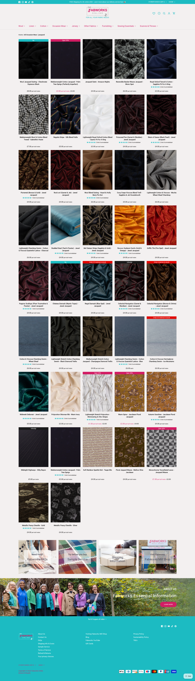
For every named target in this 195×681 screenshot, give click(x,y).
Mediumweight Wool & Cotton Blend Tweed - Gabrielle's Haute (33, 138)
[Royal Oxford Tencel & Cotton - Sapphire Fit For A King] (161, 59)
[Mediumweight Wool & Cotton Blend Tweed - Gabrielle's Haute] (33, 114)
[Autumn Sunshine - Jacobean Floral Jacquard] (161, 392)
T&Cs (135, 640)
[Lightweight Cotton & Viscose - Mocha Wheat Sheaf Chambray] (161, 170)
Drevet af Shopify (24, 673)
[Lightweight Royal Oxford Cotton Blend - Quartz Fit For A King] (98, 114)
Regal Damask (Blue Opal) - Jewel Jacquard (97, 305)
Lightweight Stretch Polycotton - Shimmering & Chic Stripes (97, 415)
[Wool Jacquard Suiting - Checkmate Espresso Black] (33, 59)
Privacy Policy (138, 634)
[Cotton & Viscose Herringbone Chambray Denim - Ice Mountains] (161, 336)
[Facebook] (19, 2)
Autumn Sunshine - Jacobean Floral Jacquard (161, 415)
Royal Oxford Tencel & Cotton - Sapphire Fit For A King (161, 83)
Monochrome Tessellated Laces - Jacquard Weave (161, 471)
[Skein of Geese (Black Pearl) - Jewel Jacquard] (161, 114)
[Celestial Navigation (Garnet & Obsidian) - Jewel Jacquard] (129, 281)
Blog (87, 637)
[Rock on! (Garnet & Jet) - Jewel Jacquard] (65, 170)
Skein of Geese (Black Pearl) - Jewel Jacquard (161, 138)
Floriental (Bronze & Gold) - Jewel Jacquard (33, 194)
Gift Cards (89, 644)
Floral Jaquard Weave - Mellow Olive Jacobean (129, 471)
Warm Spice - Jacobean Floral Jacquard (129, 415)
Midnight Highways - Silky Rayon (33, 470)
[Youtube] (26, 2)
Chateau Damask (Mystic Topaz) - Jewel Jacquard (65, 305)
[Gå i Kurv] (174, 13)
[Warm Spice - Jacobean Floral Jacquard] (129, 392)
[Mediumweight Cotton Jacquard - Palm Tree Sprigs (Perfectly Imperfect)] (65, 59)
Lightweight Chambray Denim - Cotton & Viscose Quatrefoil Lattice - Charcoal (33, 249)
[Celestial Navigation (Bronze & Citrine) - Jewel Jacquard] (161, 281)
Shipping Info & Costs (46, 644)
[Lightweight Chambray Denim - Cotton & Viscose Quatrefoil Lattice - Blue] (129, 336)
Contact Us (42, 637)
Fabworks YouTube (93, 640)
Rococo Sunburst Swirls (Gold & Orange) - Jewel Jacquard (129, 249)
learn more (168, 604)
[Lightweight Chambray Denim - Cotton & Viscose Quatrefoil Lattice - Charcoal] (33, 225)
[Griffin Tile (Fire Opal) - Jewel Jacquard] (161, 225)
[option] (97, 597)
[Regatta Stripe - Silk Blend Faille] (65, 114)
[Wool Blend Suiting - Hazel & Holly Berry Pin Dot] (98, 170)
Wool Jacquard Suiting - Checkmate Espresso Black (33, 83)
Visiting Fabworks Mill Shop (96, 634)
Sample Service (44, 647)
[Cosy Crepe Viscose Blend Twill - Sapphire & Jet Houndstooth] (129, 170)
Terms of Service (44, 650)
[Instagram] (23, 2)
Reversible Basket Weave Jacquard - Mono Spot (129, 83)
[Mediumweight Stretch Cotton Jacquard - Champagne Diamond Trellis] (98, 336)
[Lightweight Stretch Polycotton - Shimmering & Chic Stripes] (98, 392)
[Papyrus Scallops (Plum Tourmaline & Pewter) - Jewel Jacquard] (33, 281)
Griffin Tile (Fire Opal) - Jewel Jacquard (161, 248)
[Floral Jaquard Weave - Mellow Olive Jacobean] (129, 447)
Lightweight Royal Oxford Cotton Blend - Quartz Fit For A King (97, 138)
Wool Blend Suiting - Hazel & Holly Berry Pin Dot (98, 194)
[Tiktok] (29, 2)
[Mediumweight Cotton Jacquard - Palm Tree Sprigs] (65, 447)
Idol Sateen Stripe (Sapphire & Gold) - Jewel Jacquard (98, 249)
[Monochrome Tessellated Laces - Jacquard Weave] (161, 447)
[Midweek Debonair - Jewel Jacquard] (33, 392)
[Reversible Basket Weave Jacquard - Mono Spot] (129, 59)
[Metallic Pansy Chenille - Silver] (65, 503)
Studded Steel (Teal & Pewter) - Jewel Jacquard (65, 249)
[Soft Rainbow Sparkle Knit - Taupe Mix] (98, 447)
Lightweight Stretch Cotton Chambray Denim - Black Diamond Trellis (65, 360)
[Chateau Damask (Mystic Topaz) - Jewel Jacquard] (65, 281)
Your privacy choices (46, 656)
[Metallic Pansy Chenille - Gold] (33, 503)
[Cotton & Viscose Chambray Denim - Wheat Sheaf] (33, 336)
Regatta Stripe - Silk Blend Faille (65, 137)
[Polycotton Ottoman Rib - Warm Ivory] (65, 392)
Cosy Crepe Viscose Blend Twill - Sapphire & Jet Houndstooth (129, 194)
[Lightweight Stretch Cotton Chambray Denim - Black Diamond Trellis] (65, 336)
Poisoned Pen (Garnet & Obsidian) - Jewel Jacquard (129, 138)
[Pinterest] (32, 2)
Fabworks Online (37, 671)
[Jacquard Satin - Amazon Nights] (98, 59)
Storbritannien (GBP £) (157, 2)
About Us (41, 634)
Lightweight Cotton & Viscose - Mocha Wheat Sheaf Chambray (161, 194)
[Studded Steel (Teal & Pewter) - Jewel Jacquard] (65, 225)
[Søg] (164, 13)
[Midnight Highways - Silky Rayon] (33, 447)
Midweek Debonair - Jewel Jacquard (33, 414)
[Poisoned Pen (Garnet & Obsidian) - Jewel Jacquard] (129, 114)
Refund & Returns (44, 653)
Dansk (171, 2)
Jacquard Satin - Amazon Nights (97, 82)
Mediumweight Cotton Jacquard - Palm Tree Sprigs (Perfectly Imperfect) (65, 83)
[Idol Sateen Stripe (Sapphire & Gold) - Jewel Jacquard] (98, 225)
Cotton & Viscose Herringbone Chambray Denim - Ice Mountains (161, 360)
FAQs (40, 640)
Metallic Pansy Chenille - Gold (33, 525)
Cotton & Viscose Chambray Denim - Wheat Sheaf (33, 360)
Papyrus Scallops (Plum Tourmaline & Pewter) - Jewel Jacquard (33, 305)
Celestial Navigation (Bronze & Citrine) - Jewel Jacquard (161, 305)
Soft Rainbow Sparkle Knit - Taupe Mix (97, 470)
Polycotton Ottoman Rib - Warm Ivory (65, 414)
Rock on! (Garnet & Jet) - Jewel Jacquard (65, 194)
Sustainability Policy (141, 637)
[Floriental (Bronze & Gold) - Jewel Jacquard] (33, 170)
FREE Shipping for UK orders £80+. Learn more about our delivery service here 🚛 (97, 2)
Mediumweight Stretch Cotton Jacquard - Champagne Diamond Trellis (97, 360)
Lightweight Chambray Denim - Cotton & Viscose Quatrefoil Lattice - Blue (129, 360)
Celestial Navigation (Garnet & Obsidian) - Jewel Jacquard (129, 305)
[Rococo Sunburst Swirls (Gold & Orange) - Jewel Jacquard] (129, 224)
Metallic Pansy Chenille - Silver (65, 525)
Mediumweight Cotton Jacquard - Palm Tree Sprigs (65, 471)
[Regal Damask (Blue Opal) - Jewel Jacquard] (98, 281)
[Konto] (169, 13)
